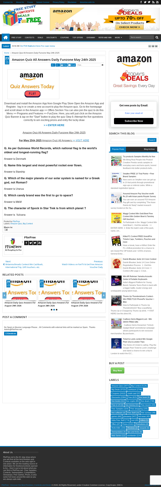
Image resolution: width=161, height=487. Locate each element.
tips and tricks (133, 432)
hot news (142, 416)
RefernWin (116, 428)
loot (132, 420)
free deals (145, 401)
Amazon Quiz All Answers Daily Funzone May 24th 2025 (54, 59)
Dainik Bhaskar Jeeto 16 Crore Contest (139, 259)
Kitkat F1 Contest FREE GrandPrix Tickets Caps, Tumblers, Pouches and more (139, 239)
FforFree (16, 221)
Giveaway (90, 37)
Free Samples (117, 409)
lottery (142, 420)
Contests (29, 37)
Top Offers (77, 37)
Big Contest (28, 224)
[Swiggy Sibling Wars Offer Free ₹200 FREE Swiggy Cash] (21, 290)
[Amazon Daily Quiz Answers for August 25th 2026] (87, 290)
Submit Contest (42, 2)
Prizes (125, 424)
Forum (30, 2)
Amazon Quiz (16, 224)
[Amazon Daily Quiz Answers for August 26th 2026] (54, 290)
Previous (104, 295)
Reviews (131, 428)
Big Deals (115, 390)
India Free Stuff (117, 420)
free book (143, 397)
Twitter (145, 2)
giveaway (127, 416)
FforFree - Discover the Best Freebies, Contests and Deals (26, 485)
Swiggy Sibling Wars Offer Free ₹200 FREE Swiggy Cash (20, 304)
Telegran (149, 2)
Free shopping (136, 409)
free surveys (146, 413)
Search (156, 37)
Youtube (157, 2)
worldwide (131, 436)
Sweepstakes (117, 432)
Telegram (35, 243)
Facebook (141, 2)
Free (130, 397)
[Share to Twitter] (10, 297)
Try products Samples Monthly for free (139, 156)
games (114, 416)
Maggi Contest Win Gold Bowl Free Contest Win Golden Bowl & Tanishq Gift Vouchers (138, 216)
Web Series (116, 436)
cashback (132, 390)
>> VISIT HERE (80, 140)
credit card (131, 393)
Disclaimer (72, 2)
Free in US (116, 405)
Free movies (146, 405)
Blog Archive (149, 149)
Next (4, 295)
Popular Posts (118, 149)
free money (130, 405)
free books (115, 401)
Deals (40, 37)
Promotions (140, 424)
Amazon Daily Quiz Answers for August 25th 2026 (86, 304)
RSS (153, 2)
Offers (114, 424)
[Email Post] (6, 230)
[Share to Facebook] (7, 297)
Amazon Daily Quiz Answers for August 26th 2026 (53, 304)
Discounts (52, 37)
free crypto (130, 401)
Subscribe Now (134, 121)
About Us (20, 2)
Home (6, 37)
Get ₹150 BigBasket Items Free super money (38, 46)
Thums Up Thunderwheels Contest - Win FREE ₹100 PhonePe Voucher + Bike (138, 299)
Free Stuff (16, 37)
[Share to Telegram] (14, 297)
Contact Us (8, 2)
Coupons (64, 37)
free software (116, 413)
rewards (143, 428)
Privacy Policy (58, 2)
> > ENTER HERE (54, 125)
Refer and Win (105, 37)
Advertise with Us (87, 2)
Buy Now (117, 370)
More (117, 37)
